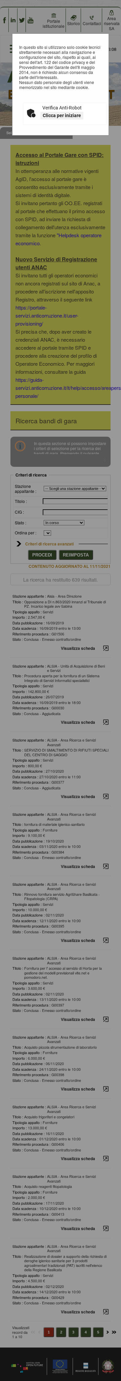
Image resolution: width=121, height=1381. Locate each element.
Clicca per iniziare (62, 115)
